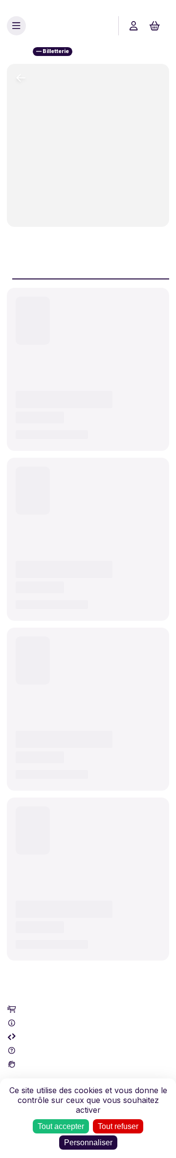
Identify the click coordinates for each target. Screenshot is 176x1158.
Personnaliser (88, 1142)
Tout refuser (118, 1126)
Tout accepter (61, 1126)
